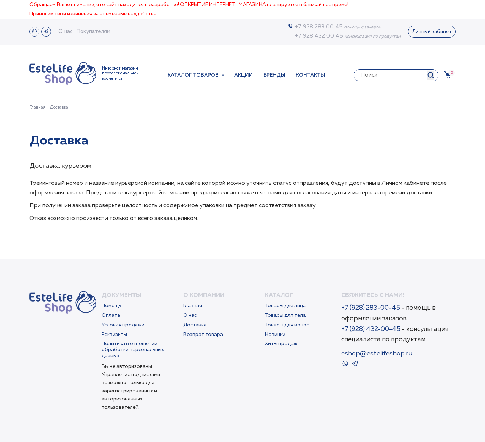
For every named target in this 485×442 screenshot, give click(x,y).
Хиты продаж (281, 343)
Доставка (195, 324)
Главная (192, 305)
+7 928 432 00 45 (319, 36)
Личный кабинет (432, 31)
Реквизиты (114, 334)
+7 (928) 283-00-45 (371, 308)
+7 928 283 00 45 (319, 27)
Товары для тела (285, 315)
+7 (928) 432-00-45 (370, 329)
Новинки (275, 334)
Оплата (111, 315)
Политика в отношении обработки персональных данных (133, 349)
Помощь (111, 305)
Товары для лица (285, 305)
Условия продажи (123, 324)
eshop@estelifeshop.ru (376, 353)
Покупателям (93, 31)
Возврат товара (203, 334)
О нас (65, 31)
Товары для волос (287, 324)
